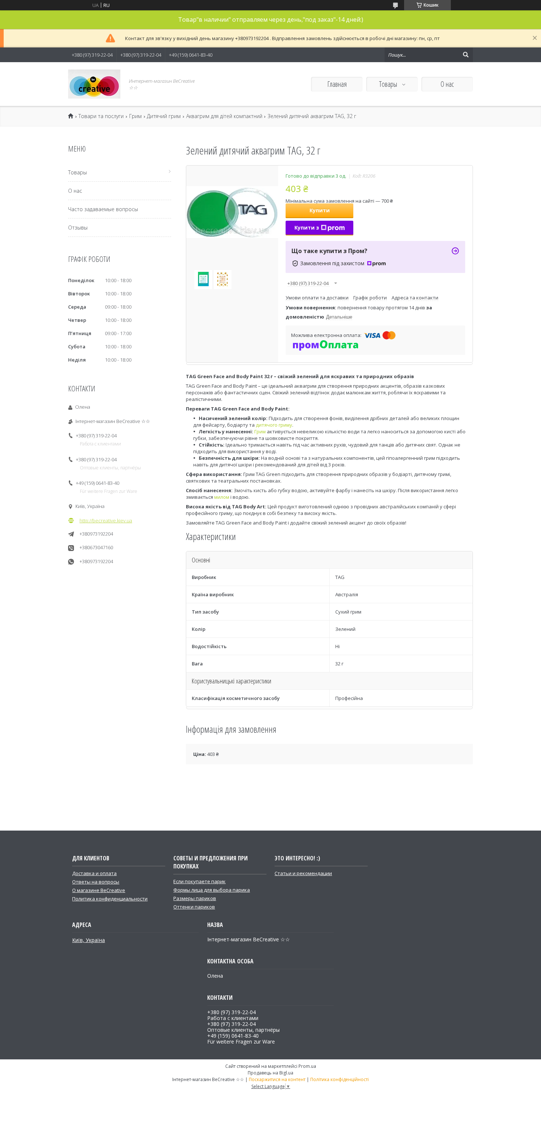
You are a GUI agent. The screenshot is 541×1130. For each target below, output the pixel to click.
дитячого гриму (274, 425)
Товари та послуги (101, 116)
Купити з (306, 227)
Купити (320, 210)
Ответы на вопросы (95, 881)
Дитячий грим (164, 116)
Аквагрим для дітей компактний (224, 116)
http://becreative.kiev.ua (105, 520)
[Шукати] (465, 54)
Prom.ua (307, 1066)
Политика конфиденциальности (110, 898)
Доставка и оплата (94, 873)
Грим (135, 116)
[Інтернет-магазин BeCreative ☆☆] (94, 84)
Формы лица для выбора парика (211, 889)
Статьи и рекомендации (303, 873)
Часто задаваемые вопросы (103, 209)
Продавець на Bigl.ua (270, 1073)
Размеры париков (194, 898)
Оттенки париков (194, 906)
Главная (337, 84)
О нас (447, 84)
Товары (389, 84)
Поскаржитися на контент (277, 1079)
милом (221, 497)
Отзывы (78, 227)
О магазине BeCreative (98, 890)
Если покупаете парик (199, 881)
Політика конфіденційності (339, 1079)
